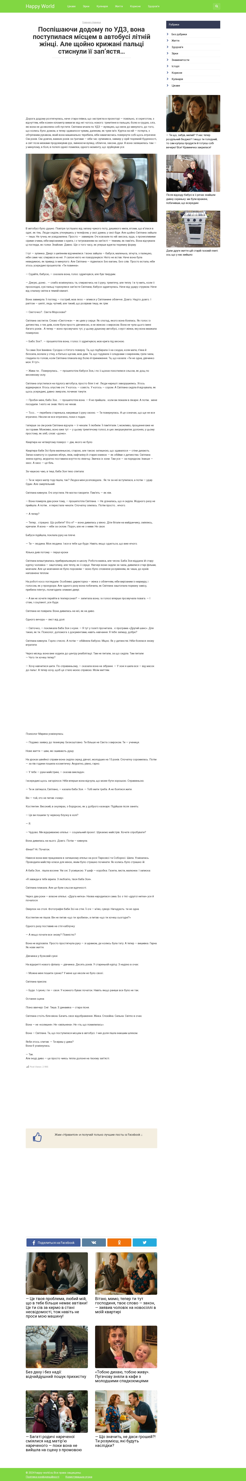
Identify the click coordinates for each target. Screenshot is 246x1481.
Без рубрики (179, 34)
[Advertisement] (91, 87)
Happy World (40, 6)
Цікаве (71, 6)
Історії (175, 66)
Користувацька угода (78, 1476)
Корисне (135, 6)
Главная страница (91, 22)
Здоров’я (153, 6)
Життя (119, 6)
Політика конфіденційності (42, 1476)
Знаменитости (180, 60)
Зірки (86, 6)
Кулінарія (102, 6)
